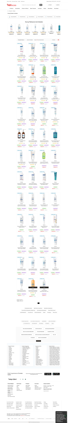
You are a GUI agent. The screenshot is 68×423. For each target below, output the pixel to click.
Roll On (54, 334)
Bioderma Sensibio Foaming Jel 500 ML (56, 355)
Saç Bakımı (40, 8)
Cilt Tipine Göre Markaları (29, 406)
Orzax (10, 347)
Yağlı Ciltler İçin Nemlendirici (48, 308)
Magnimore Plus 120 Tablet (54, 360)
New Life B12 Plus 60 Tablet (54, 353)
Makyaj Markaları (18, 409)
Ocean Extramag (38, 359)
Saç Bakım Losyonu (51, 331)
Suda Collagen (11, 364)
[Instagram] (23, 379)
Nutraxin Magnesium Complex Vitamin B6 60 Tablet (58, 347)
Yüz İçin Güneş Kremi (40, 331)
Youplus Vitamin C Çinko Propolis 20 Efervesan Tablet (58, 352)
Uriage (52, 323)
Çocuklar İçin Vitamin (26, 353)
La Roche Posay (11, 352)
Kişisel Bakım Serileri (10, 403)
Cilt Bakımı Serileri (18, 403)
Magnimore (38, 349)
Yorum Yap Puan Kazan (11, 396)
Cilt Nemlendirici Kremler (28, 308)
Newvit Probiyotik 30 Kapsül (54, 351)
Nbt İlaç (10, 353)
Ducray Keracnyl (30, 312)
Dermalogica (49, 312)
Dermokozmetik (34, 323)
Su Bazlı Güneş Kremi (25, 321)
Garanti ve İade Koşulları (10, 390)
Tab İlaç (10, 349)
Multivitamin (24, 351)
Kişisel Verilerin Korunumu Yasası (10, 388)
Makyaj (45, 8)
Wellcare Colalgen (39, 364)
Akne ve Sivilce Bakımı (52, 321)
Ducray (11, 31)
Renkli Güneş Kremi (26, 361)
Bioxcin (10, 361)
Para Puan (9, 395)
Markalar (18, 385)
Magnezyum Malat (25, 358)
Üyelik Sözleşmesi (10, 385)
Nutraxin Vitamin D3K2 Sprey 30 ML (55, 350)
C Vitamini (24, 354)
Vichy (10, 360)
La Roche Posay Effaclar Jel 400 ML (55, 354)
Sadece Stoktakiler (30, 39)
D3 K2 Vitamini (25, 350)
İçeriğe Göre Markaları (28, 403)
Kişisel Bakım (50, 8)
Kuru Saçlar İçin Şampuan (49, 328)
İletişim (19, 1)
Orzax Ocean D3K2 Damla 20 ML (55, 349)
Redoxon (37, 354)
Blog (17, 386)
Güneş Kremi (25, 349)
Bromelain (24, 355)
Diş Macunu (24, 357)
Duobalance (38, 357)
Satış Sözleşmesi (10, 394)
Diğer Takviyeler (33, 8)
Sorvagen (10, 350)
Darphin (44, 312)
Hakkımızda (22, 1)
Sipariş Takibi (9, 1)
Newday (37, 350)
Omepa (37, 351)
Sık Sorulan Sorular (14, 1)
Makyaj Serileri (9, 406)
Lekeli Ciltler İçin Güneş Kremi (28, 331)
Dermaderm (47, 323)
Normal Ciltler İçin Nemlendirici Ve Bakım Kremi (28, 310)
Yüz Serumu (33, 337)
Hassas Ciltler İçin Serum (51, 310)
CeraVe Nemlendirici (23, 312)
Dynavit (37, 347)
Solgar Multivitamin (39, 361)
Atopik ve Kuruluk (38, 328)
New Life (10, 355)
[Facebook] (20, 379)
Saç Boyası (24, 360)
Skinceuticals (55, 312)
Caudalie (10, 358)
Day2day (10, 359)
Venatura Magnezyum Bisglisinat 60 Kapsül (56, 359)
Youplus (37, 353)
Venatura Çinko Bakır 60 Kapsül (54, 361)
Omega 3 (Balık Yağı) (26, 347)
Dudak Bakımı (44, 321)
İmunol (37, 355)
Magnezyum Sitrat (25, 356)
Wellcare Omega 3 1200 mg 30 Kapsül (56, 364)
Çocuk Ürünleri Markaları (38, 403)
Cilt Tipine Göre (46, 406)
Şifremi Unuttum (19, 390)
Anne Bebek (56, 8)
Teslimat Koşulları (10, 386)
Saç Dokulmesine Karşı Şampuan (41, 310)
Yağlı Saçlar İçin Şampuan (27, 328)
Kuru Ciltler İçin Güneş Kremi (35, 321)
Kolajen (24, 359)
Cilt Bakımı (11, 8)
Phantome (37, 356)
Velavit (10, 357)
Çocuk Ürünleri (55, 403)
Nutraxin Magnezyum (39, 360)
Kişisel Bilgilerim (28, 389)
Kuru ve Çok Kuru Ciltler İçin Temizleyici (42, 334)
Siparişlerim (27, 386)
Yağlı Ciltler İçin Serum (42, 337)
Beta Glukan (24, 364)
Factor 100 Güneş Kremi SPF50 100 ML (56, 358)
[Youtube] (25, 379)
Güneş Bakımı (17, 8)
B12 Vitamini (24, 352)
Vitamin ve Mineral (25, 8)
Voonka (10, 356)
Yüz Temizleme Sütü (26, 323)
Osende (37, 352)
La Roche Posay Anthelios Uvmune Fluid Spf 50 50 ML (58, 357)
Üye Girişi (18, 389)
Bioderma (10, 354)
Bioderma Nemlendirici (38, 312)
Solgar (10, 351)
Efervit (37, 358)
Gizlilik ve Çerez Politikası (10, 392)
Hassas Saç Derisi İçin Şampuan (26, 334)
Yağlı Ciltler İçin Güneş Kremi (38, 308)
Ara (40, 4)
